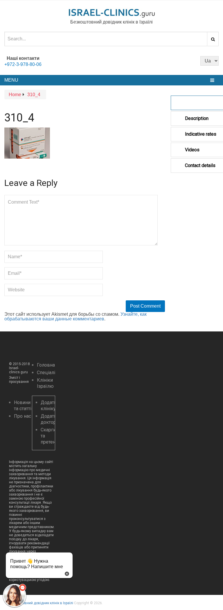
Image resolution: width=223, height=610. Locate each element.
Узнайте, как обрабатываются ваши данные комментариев (75, 316)
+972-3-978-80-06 (23, 64)
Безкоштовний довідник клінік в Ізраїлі (41, 603)
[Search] (213, 39)
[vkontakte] (126, 60)
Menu (11, 80)
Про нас (22, 416)
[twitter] (116, 60)
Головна (46, 365)
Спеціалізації (51, 372)
